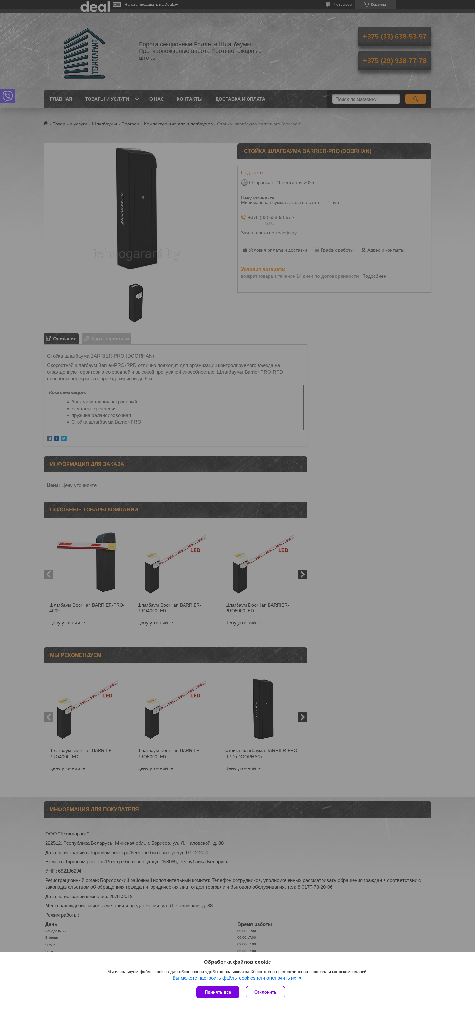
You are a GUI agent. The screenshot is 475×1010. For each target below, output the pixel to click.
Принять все (218, 992)
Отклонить (265, 992)
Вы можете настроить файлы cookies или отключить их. (235, 978)
